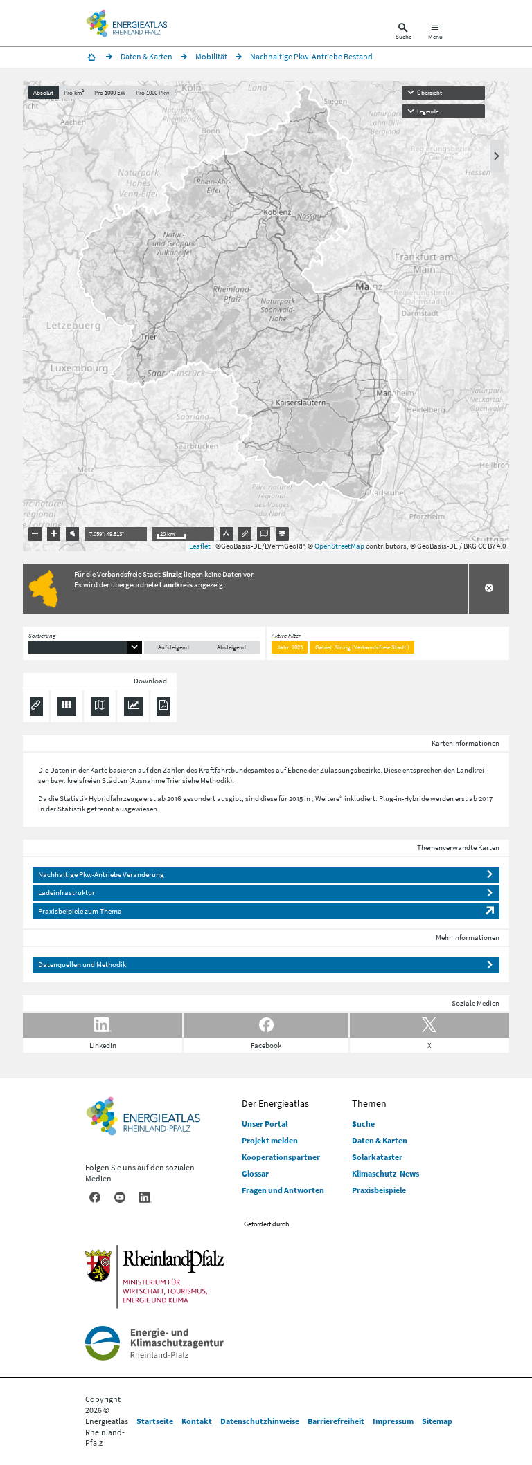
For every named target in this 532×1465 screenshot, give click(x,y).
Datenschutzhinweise (259, 1421)
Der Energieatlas (275, 1103)
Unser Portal (264, 1123)
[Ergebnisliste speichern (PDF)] (163, 706)
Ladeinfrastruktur (66, 892)
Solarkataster (377, 1157)
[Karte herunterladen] (100, 706)
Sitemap (437, 1421)
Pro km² (74, 92)
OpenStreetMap (339, 546)
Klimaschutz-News (385, 1173)
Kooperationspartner (281, 1157)
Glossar (255, 1173)
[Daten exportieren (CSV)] (66, 706)
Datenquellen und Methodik (82, 964)
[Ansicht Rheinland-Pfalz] (73, 534)
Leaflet (200, 546)
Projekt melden (270, 1140)
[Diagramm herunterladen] (133, 706)
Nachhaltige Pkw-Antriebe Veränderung (101, 874)
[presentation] (265, 316)
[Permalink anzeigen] (245, 534)
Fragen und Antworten (283, 1190)
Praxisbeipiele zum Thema (80, 911)
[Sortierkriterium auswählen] (85, 647)
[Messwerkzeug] (226, 534)
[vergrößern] (54, 534)
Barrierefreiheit (336, 1421)
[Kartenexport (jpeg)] (264, 534)
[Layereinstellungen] (283, 534)
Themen (369, 1103)
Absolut (43, 92)
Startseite (154, 1421)
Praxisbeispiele (379, 1190)
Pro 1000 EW (109, 92)
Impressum (393, 1421)
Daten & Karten (379, 1140)
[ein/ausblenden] (497, 156)
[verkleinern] (35, 534)
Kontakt (196, 1421)
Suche (363, 1123)
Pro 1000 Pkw (152, 92)
